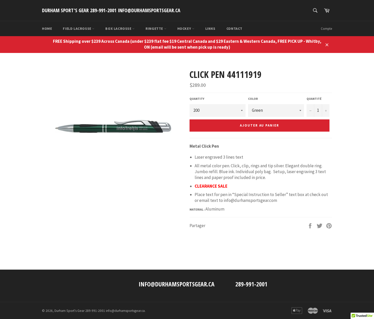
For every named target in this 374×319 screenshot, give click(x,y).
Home (47, 28)
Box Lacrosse (118, 28)
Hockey (184, 28)
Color (253, 99)
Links (210, 28)
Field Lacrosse (77, 28)
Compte (326, 28)
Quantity (197, 99)
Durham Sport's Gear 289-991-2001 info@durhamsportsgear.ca (111, 10)
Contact (234, 28)
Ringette (155, 28)
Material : (197, 209)
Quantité (314, 99)
